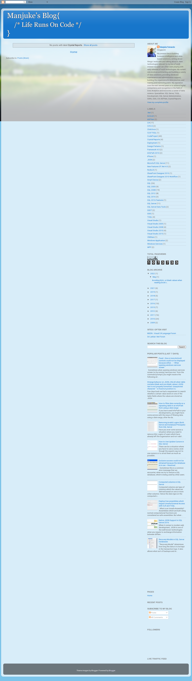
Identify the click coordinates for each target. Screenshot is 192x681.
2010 (152, 319)
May (154, 277)
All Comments (157, 617)
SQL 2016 (151, 197)
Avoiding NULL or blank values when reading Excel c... (167, 281)
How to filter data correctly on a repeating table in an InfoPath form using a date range (172, 405)
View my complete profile (157, 102)
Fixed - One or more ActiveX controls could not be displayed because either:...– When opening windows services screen (172, 362)
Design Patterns (154, 146)
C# (148, 123)
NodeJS (150, 170)
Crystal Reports (153, 139)
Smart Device (152, 180)
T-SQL (149, 217)
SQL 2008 (151, 190)
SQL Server (151, 203)
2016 (152, 303)
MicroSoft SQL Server (156, 163)
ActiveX (150, 116)
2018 (152, 296)
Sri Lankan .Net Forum (156, 337)
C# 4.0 (150, 126)
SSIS (149, 213)
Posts (153, 613)
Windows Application (156, 240)
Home (73, 52)
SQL (149, 183)
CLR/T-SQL (151, 133)
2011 (152, 315)
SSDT (149, 210)
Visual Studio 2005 (155, 224)
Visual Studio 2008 (155, 227)
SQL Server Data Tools (156, 207)
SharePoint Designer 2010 (158, 173)
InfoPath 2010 (153, 153)
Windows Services (154, 244)
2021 (152, 288)
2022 (152, 273)
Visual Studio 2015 (155, 234)
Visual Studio (152, 220)
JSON (149, 160)
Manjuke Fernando (167, 47)
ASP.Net (150, 119)
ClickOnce (151, 129)
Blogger (112, 670)
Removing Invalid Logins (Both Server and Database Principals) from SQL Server (172, 424)
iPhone (150, 156)
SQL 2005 (151, 186)
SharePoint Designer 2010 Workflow (162, 176)
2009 (152, 322)
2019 (152, 292)
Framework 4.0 (153, 149)
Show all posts (90, 45)
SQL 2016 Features (155, 200)
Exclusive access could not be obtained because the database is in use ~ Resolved (172, 462)
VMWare (150, 237)
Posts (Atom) (23, 58)
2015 (152, 307)
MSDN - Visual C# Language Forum (161, 333)
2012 (152, 311)
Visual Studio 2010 (155, 230)
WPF (149, 247)
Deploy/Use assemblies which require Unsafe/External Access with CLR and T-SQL (172, 503)
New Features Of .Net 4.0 (157, 166)
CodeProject (152, 136)
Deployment (152, 143)
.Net (149, 112)
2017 (152, 299)
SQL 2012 (151, 193)
